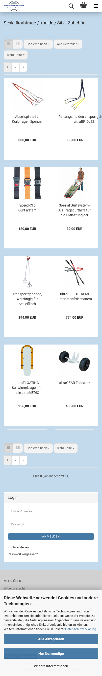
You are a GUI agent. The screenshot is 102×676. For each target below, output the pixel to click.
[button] (8, 44)
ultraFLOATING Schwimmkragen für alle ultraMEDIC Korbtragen (27, 388)
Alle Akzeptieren (51, 639)
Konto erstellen (18, 547)
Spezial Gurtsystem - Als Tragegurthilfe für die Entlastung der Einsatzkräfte (74, 210)
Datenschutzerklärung (80, 629)
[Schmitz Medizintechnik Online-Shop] (12, 6)
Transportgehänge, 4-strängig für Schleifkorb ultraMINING (27, 299)
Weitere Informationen (51, 666)
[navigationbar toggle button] (96, 6)
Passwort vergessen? (23, 554)
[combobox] (38, 44)
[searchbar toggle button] (71, 6)
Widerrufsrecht (14, 588)
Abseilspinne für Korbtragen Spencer (27, 119)
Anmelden (51, 536)
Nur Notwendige (51, 654)
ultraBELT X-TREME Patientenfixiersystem (75, 296)
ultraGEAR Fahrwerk (74, 383)
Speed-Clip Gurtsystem (27, 207)
